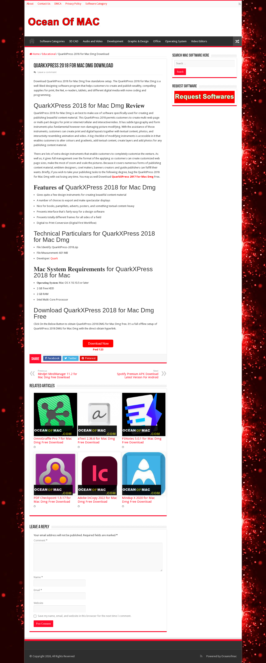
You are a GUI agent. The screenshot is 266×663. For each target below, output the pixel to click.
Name (38, 577)
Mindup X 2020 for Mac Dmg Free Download (138, 499)
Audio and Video (93, 41)
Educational (49, 54)
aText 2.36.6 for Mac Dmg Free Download (96, 440)
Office (157, 41)
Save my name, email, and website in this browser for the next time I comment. (84, 615)
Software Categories (52, 41)
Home (32, 40)
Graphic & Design (138, 41)
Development (115, 41)
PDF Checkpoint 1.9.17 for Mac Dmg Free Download (52, 499)
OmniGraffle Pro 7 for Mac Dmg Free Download (53, 440)
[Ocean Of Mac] (64, 21)
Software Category (96, 3)
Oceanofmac (229, 656)
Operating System (176, 41)
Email (38, 590)
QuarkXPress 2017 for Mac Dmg (133, 176)
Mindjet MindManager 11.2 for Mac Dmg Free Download (57, 374)
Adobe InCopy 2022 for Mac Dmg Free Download (97, 499)
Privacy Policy (73, 3)
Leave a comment (47, 72)
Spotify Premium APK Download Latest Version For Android (137, 374)
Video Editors (199, 41)
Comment (40, 540)
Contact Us (44, 3)
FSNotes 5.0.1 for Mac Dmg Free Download (141, 440)
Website (38, 603)
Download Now (98, 343)
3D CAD (73, 41)
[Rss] (239, 3)
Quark (54, 258)
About (30, 3)
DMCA (57, 3)
